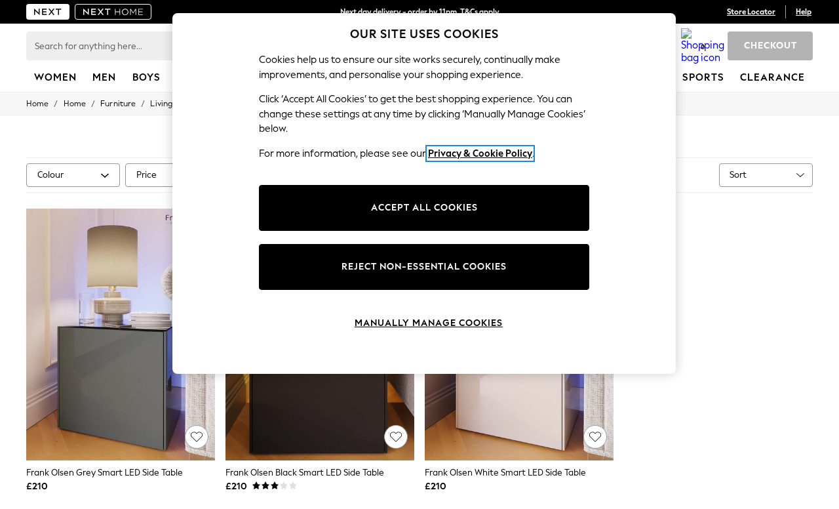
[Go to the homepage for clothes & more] (47, 12)
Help (803, 11)
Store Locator (751, 11)
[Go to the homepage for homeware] (113, 12)
